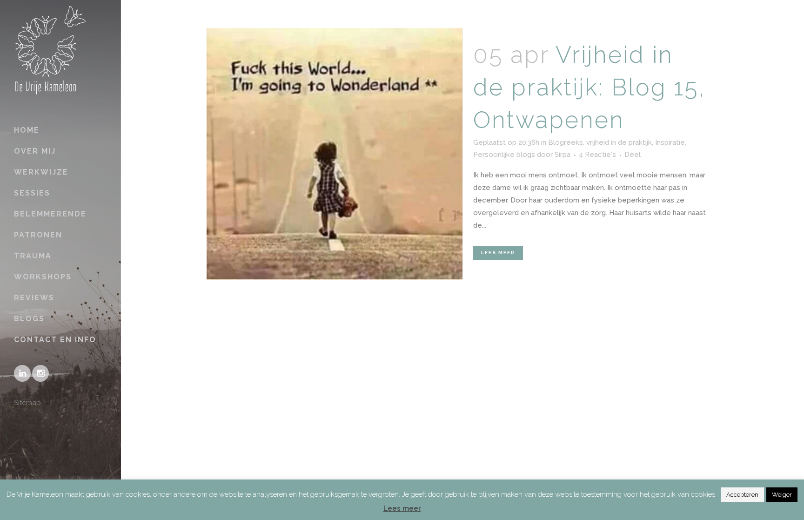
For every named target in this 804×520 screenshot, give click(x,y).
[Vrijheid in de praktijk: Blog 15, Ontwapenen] (334, 154)
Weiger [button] (782, 494)
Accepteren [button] (742, 494)
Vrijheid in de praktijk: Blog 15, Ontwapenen (589, 87)
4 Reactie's (597, 154)
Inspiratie (670, 142)
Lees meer (498, 252)
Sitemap (27, 402)
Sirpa (562, 154)
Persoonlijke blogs (504, 154)
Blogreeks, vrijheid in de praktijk (600, 142)
